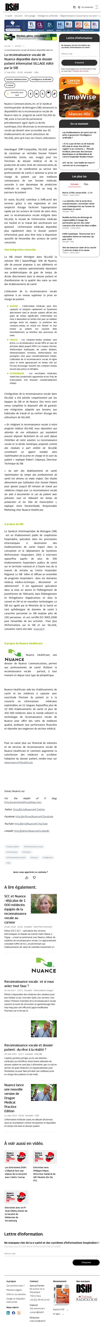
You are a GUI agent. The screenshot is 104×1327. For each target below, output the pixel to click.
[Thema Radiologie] (87, 1298)
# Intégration (48, 857)
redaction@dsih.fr (38, 1321)
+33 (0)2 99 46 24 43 (39, 1300)
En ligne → (58, 1314)
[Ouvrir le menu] (96, 7)
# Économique (11, 852)
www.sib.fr (39, 629)
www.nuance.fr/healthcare (18, 762)
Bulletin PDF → (60, 1309)
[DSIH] (87, 1288)
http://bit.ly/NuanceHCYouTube (31, 823)
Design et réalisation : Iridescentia (16, 1300)
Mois (86, 184)
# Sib (8, 863)
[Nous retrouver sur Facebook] (13, 1313)
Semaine (74, 184)
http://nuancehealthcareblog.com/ (22, 802)
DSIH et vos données (16, 1294)
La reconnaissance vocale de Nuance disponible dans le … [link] (29, 50)
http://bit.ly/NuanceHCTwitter (29, 809)
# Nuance (34, 857)
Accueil (7, 46)
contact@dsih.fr (37, 1312)
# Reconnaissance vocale (33, 847)
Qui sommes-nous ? (15, 1285)
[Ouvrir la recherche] (75, 7)
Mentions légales (14, 1290)
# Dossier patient (12, 847)
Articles (18, 46)
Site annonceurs (37, 1308)
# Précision (26, 852)
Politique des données (81, 71)
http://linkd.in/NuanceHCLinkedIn (31, 830)
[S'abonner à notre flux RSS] (19, 1313)
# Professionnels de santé (15, 857)
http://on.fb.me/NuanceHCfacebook (34, 816)
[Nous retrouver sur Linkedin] (8, 1313)
